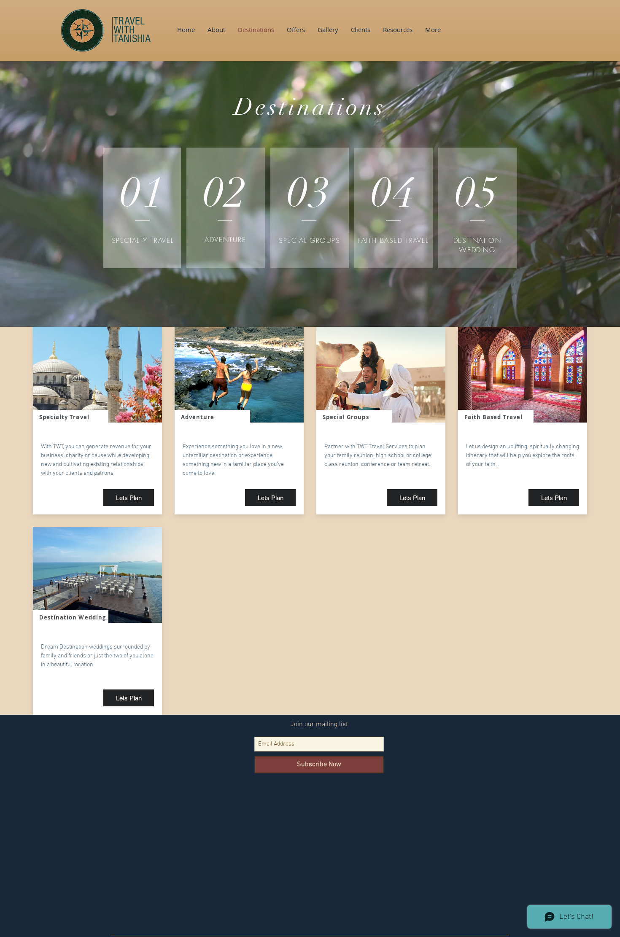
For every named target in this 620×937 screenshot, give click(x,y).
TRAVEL (129, 21)
